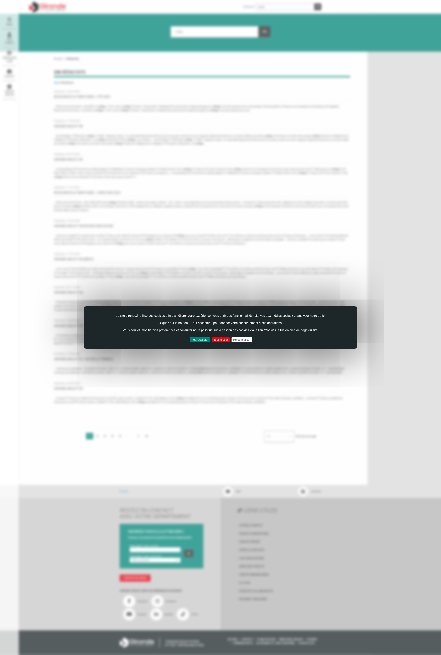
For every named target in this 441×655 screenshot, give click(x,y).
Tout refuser (221, 339)
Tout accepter (200, 339)
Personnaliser (241, 339)
